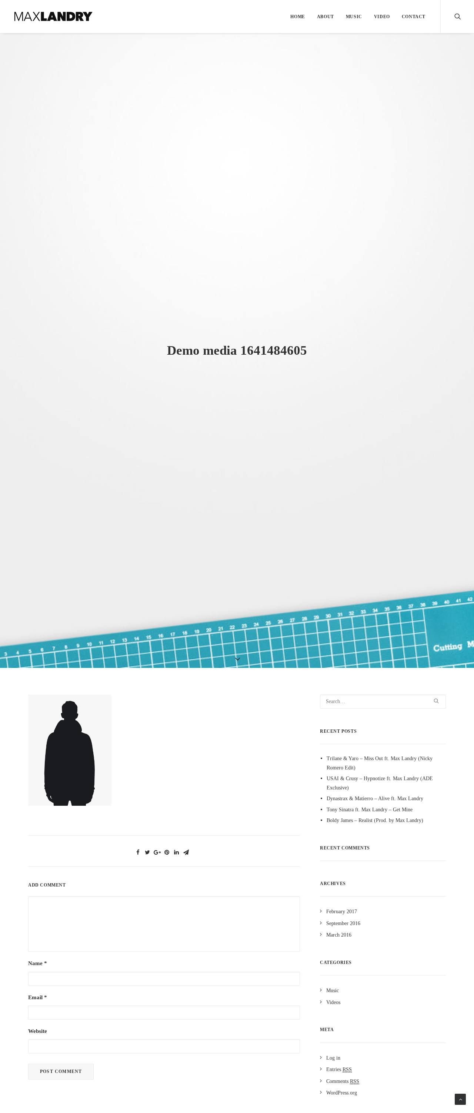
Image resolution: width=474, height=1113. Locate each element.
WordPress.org (341, 1093)
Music (354, 16)
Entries (339, 1069)
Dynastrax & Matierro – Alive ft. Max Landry (375, 798)
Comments (342, 1081)
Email (37, 997)
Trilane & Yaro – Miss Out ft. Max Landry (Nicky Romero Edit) (380, 763)
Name (37, 963)
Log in (333, 1058)
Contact (413, 16)
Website (37, 1031)
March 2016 (338, 935)
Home (297, 16)
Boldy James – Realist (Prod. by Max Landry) (375, 820)
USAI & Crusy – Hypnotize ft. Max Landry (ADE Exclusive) (380, 783)
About (325, 16)
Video (382, 16)
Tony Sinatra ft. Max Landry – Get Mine (370, 809)
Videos (333, 1002)
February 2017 (341, 911)
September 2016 (343, 923)
